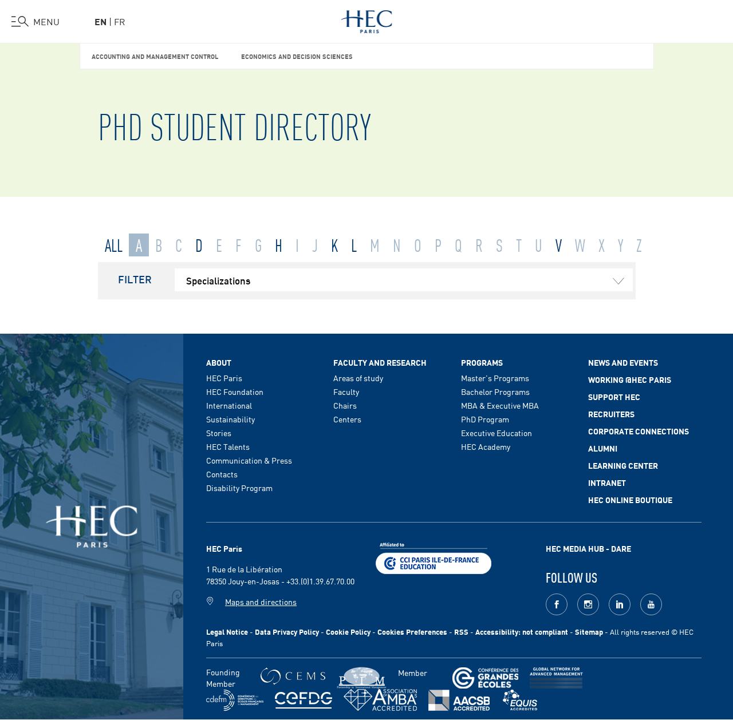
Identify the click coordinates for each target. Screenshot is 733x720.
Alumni (602, 448)
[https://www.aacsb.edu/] (459, 700)
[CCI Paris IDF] (433, 557)
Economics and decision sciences (297, 56)
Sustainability (230, 419)
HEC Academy (485, 446)
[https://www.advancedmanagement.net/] (556, 678)
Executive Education (496, 432)
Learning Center (623, 465)
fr (119, 21)
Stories (218, 432)
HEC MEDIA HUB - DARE (588, 548)
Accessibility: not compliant (521, 631)
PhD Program (485, 419)
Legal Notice (227, 631)
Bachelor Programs (495, 391)
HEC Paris (224, 377)
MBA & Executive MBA (500, 405)
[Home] (366, 19)
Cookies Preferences (412, 631)
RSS (461, 631)
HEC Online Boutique (630, 499)
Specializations (218, 280)
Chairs (345, 405)
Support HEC (614, 396)
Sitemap (589, 631)
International (229, 405)
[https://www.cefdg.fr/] (303, 700)
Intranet (607, 482)
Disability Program (239, 487)
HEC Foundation (234, 391)
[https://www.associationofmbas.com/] (380, 700)
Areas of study (358, 377)
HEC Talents (228, 446)
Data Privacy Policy (287, 631)
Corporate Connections (638, 431)
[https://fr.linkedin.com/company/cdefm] (234, 700)
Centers (347, 419)
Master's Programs (495, 377)
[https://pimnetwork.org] (362, 678)
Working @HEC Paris (629, 379)
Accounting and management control (155, 56)
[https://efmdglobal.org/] (520, 700)
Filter (135, 278)
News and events (623, 362)
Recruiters (611, 414)
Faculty (346, 391)
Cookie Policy (348, 631)
